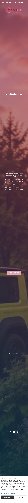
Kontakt (20, 2)
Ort (15, 2)
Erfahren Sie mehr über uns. (8, 493)
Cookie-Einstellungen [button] (14, 501)
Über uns (8, 2)
